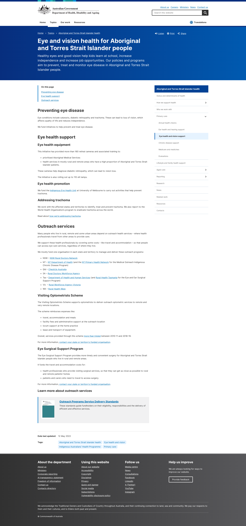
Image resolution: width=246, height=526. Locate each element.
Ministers (184, 7)
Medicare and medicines (169, 149)
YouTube (129, 488)
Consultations (131, 474)
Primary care (110, 446)
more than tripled (92, 336)
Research (160, 183)
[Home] (68, 9)
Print (172, 33)
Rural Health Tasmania (106, 277)
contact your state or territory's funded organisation (84, 342)
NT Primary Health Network (95, 262)
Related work (162, 197)
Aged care (161, 170)
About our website (90, 467)
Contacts (160, 210)
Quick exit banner (89, 484)
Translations (200, 22)
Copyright (86, 474)
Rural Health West (56, 289)
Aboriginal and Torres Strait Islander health (79, 33)
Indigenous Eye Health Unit (63, 190)
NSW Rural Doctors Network (64, 258)
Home (43, 22)
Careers (174, 7)
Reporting (161, 176)
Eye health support (50, 96)
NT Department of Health (60, 262)
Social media (87, 488)
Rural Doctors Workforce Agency (64, 273)
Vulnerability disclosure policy (95, 495)
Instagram (130, 492)
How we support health (166, 102)
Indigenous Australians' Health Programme (79, 446)
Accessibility (87, 470)
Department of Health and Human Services (69, 277)
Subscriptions (88, 492)
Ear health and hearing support (171, 129)
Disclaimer (86, 477)
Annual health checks (167, 123)
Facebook (130, 477)
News (193, 7)
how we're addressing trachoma (65, 216)
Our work (65, 22)
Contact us (202, 7)
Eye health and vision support (172, 136)
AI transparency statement (50, 477)
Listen (161, 33)
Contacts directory (47, 488)
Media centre (131, 467)
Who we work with (164, 109)
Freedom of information (49, 481)
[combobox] (177, 13)
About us (164, 7)
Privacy (85, 481)
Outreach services (50, 100)
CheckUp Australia (57, 269)
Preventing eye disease (52, 92)
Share (183, 33)
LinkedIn (129, 481)
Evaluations (163, 156)
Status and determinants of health (171, 96)
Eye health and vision (114, 442)
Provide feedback (180, 479)
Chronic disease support (169, 143)
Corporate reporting (47, 474)
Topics (53, 22)
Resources (79, 22)
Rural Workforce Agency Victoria (65, 284)
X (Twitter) (130, 484)
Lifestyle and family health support (171, 163)
